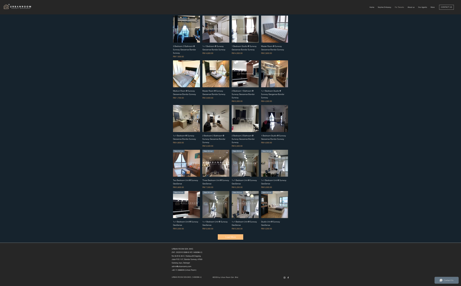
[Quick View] (186, 29)
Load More (230, 237)
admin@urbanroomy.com (181, 266)
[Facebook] (288, 277)
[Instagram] (284, 277)
